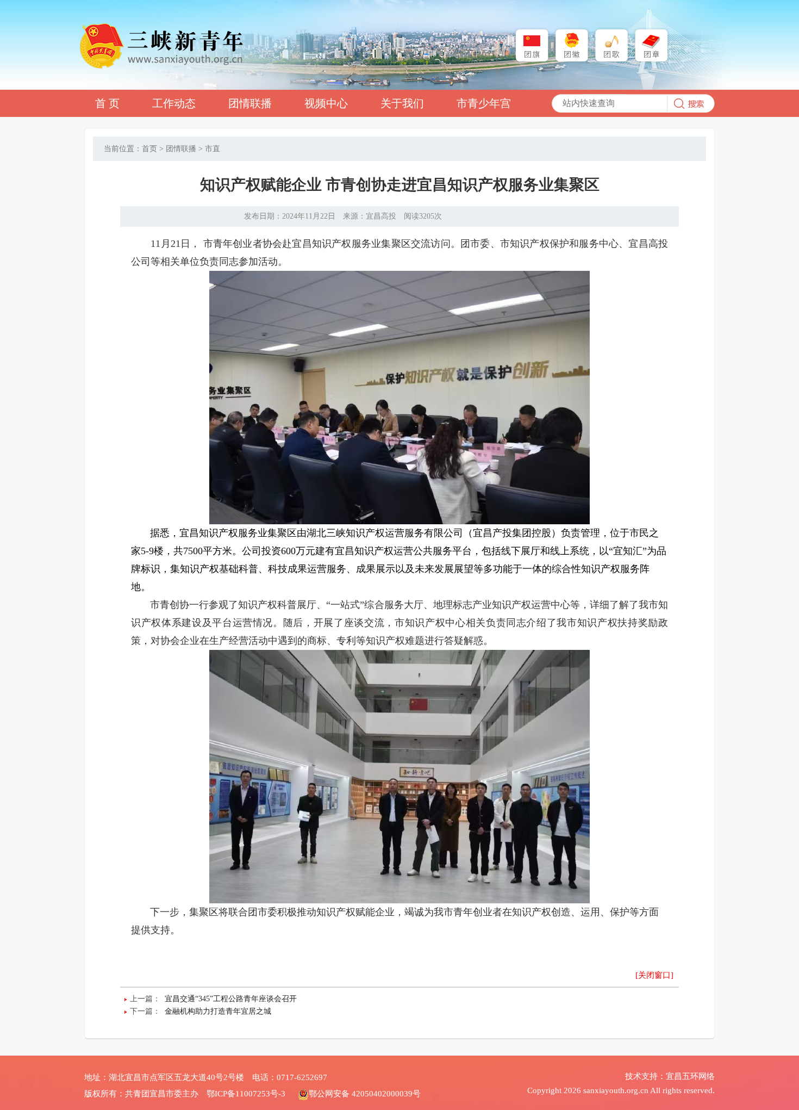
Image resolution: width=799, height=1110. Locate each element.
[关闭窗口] (654, 975)
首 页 (107, 103)
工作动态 (174, 103)
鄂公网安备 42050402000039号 (365, 1093)
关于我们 (402, 103)
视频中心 (326, 103)
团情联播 (250, 103)
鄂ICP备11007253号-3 (246, 1093)
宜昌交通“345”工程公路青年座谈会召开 (231, 999)
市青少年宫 (484, 103)
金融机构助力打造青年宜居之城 (218, 1011)
